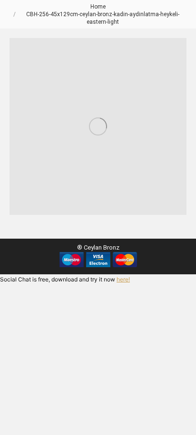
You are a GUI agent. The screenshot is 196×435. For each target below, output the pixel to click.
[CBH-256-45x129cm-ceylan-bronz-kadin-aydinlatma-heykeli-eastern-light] (98, 126)
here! (123, 279)
